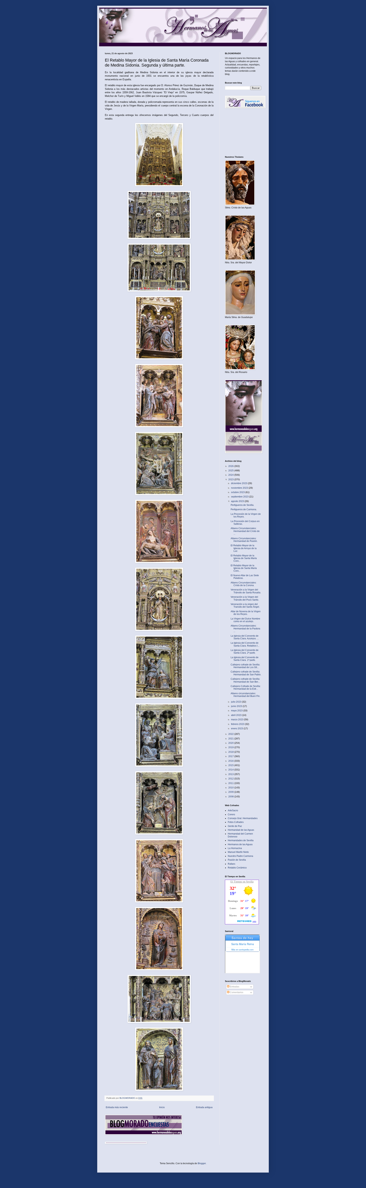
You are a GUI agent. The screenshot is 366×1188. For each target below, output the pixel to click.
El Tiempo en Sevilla (242, 881)
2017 (231, 756)
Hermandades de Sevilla (241, 840)
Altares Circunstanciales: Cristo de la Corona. (243, 584)
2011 (231, 783)
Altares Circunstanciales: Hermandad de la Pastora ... (245, 628)
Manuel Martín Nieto (238, 852)
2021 (231, 738)
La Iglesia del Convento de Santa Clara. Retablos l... (245, 644)
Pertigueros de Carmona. (244, 509)
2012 (231, 778)
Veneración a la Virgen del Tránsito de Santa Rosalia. (246, 591)
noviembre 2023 (240, 488)
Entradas (234, 986)
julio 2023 (236, 701)
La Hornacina (235, 848)
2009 (231, 792)
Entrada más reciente (117, 1107)
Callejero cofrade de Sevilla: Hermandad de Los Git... (245, 666)
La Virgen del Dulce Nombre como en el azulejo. (245, 620)
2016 (231, 761)
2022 (231, 734)
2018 (231, 752)
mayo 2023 (237, 710)
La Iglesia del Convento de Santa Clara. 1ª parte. (244, 658)
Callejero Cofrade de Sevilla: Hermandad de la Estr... (246, 687)
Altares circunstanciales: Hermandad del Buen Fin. (245, 694)
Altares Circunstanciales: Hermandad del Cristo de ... (245, 531)
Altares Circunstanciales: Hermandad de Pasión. (244, 539)
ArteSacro (233, 810)
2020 (231, 743)
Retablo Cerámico (237, 867)
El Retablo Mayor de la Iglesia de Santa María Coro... (244, 558)
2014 (231, 769)
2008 (231, 796)
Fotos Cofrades (236, 822)
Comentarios (236, 992)
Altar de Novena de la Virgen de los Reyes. (246, 612)
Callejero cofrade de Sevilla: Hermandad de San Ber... (245, 680)
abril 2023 (236, 715)
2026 (231, 466)
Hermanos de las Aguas (240, 844)
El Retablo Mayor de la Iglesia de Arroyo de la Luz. (244, 548)
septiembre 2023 (240, 496)
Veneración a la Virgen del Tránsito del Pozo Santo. (245, 598)
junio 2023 (237, 706)
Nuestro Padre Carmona (240, 856)
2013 (231, 774)
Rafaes (231, 864)
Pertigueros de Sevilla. (242, 505)
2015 (231, 765)
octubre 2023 (238, 492)
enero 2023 (237, 728)
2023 (231, 479)
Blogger (202, 1163)
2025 (231, 470)
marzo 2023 (237, 719)
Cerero (231, 814)
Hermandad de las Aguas (241, 830)
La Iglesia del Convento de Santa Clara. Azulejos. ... (245, 637)
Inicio (162, 1107)
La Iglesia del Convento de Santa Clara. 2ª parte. (244, 651)
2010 (231, 787)
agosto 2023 (238, 501)
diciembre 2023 (239, 483)
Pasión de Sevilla (237, 860)
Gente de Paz (235, 826)
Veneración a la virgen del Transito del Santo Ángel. (245, 605)
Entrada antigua (204, 1107)
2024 (231, 475)
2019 (231, 747)
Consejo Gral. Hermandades (243, 818)
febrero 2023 (238, 724)
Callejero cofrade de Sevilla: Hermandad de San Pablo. (246, 673)
